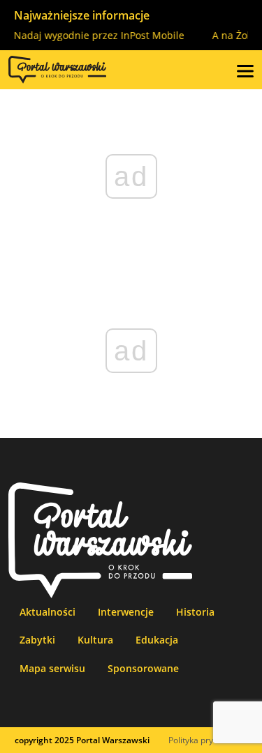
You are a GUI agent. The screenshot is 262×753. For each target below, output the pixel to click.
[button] (245, 69)
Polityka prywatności (207, 740)
